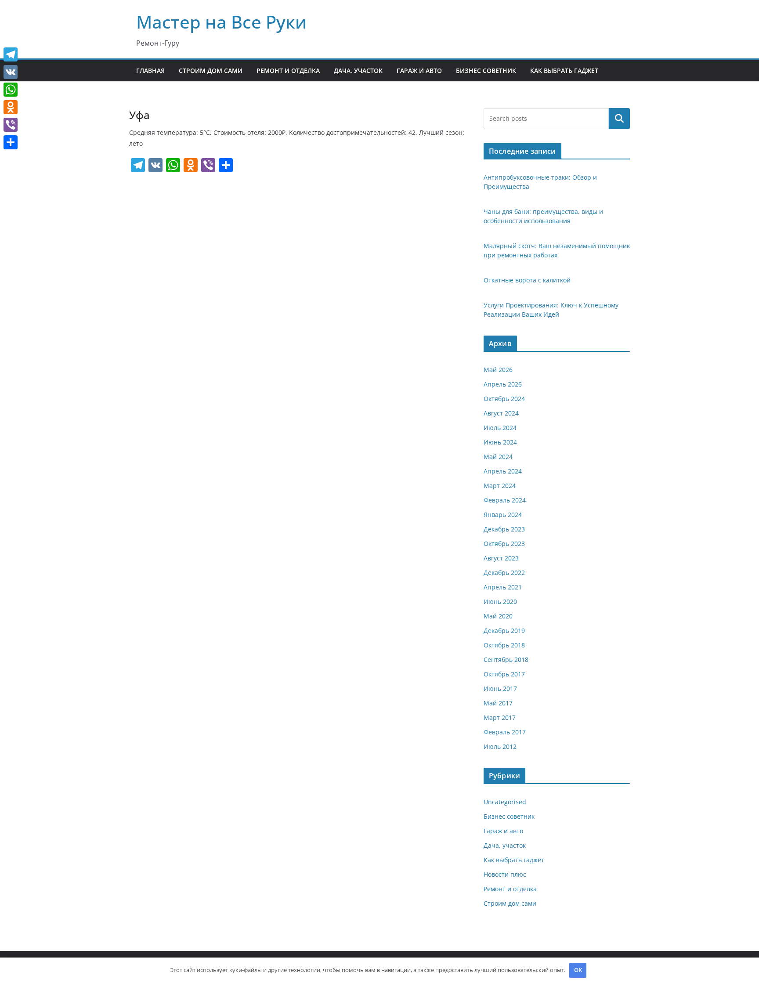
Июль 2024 (500, 427)
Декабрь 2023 (504, 529)
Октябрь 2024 (504, 398)
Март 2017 (500, 717)
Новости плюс (505, 874)
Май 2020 (498, 616)
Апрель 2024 (503, 471)
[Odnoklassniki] (10, 107)
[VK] (10, 72)
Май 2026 (498, 369)
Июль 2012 (500, 746)
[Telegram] (10, 54)
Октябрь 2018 (504, 645)
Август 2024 (501, 413)
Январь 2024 (503, 514)
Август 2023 (501, 558)
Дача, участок (358, 70)
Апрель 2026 (503, 384)
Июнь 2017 (500, 688)
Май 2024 (498, 456)
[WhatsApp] (10, 89)
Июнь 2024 (500, 442)
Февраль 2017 (505, 732)
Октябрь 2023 (504, 543)
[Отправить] (10, 142)
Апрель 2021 (503, 587)
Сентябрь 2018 (506, 659)
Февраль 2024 (505, 500)
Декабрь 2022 (504, 572)
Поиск (619, 118)
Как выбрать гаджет (564, 70)
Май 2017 (498, 703)
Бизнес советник (486, 70)
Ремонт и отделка (288, 70)
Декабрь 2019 (504, 630)
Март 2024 (500, 485)
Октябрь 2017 (504, 674)
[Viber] (10, 125)
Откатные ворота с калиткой (527, 280)
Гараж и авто (419, 70)
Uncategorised (505, 802)
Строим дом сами (210, 70)
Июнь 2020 (500, 601)
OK (578, 970)
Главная (150, 70)
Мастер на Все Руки (221, 22)
